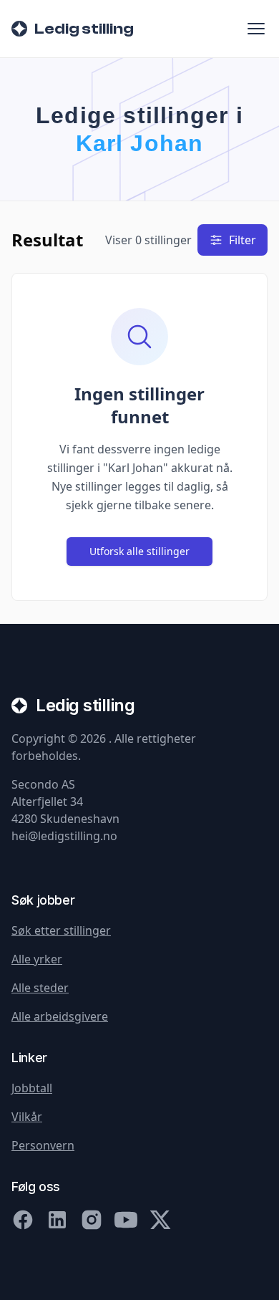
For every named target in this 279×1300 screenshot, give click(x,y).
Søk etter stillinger (61, 930)
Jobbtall (31, 1088)
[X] (160, 1219)
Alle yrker (36, 959)
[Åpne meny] (256, 28)
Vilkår (26, 1117)
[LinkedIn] (57, 1219)
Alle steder (40, 988)
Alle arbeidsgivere (59, 1016)
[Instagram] (91, 1219)
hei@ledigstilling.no (64, 836)
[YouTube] (125, 1219)
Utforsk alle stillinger (139, 551)
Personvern (42, 1145)
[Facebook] (22, 1219)
